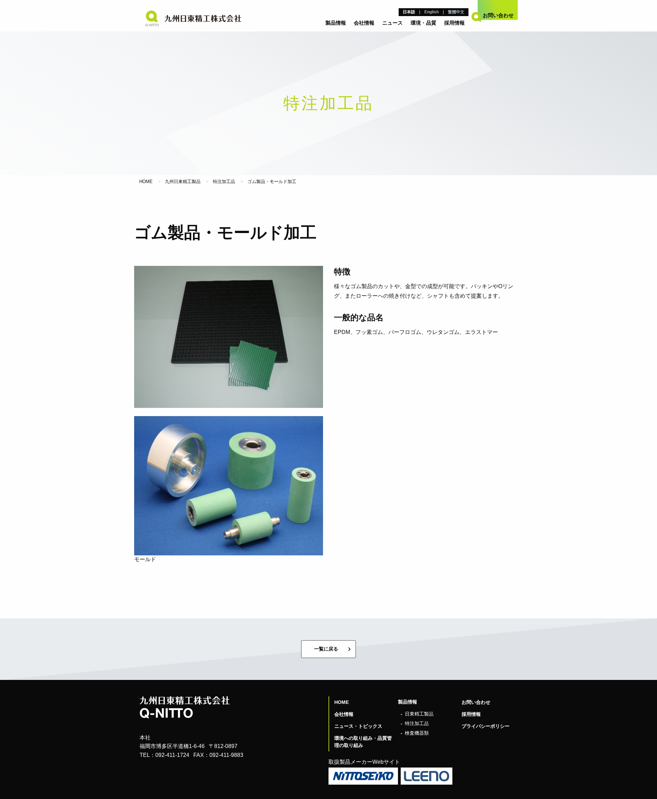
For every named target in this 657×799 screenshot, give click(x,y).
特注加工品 (224, 181)
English (431, 12)
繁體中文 (456, 12)
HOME (146, 181)
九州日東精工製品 (183, 181)
